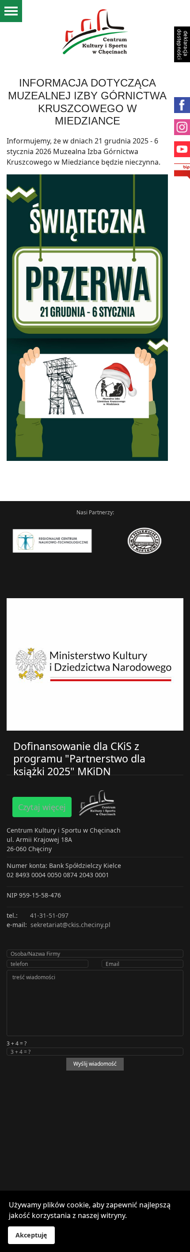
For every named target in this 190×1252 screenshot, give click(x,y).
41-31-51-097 (49, 915)
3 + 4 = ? (17, 1043)
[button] (179, 15)
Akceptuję (31, 1235)
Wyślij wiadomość (95, 1063)
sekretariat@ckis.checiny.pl (70, 924)
